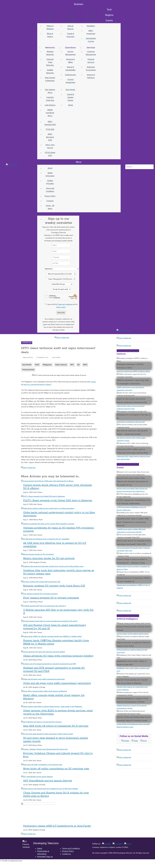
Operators (26, 343)
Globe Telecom (61, 365)
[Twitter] (135, 740)
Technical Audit (28, 369)
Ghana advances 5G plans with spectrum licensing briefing (58, 655)
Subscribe (61, 313)
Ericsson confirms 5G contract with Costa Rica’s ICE (54, 585)
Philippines (47, 365)
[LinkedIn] (125, 740)
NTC (72, 365)
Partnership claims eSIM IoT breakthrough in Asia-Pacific (57, 825)
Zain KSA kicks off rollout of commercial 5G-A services (55, 725)
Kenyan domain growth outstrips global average (133, 634)
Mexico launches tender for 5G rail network (49, 558)
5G (78, 365)
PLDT (37, 365)
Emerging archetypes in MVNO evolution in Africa (133, 371)
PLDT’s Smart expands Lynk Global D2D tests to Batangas (57, 500)
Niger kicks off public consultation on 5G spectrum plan (56, 768)
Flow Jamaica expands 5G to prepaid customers (51, 597)
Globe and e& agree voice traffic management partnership (57, 683)
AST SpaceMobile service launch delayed (47, 780)
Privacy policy (61, 307)
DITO (85, 365)
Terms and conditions (65, 304)
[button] (49, 9)
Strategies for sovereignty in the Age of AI (131, 422)
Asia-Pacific (26, 365)
